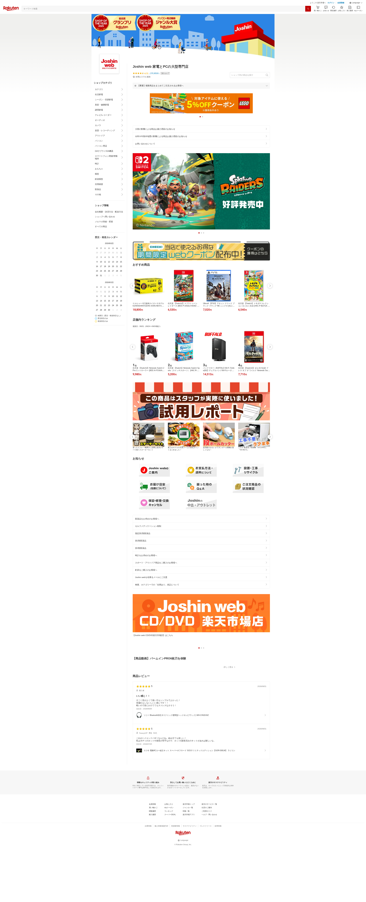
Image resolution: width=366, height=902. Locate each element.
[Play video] (201, 690)
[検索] (308, 16)
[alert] (201, 93)
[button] (356, 10)
